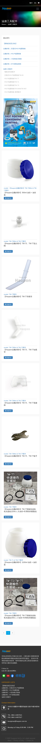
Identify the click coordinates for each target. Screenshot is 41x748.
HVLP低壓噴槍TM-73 (11, 85)
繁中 (31, 3)
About (9, 740)
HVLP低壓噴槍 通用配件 (12, 92)
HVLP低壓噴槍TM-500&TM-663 (15, 88)
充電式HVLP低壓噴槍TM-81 (14, 75)
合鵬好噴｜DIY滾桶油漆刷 (12, 64)
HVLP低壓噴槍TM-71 (11, 82)
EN (35, 3)
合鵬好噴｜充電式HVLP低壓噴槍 (14, 48)
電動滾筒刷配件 (9, 72)
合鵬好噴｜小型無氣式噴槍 (12, 59)
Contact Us (29, 740)
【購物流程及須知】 (10, 43)
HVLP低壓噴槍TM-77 (11, 78)
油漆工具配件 (7, 69)
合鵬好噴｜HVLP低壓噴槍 (12, 54)
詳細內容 (9, 198)
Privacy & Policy (19, 740)
